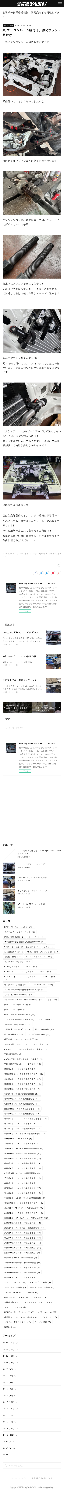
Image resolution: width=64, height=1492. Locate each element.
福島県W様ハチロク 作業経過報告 (22, 1262)
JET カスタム (47, 1312)
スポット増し (13, 1044)
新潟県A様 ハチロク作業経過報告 (22, 1069)
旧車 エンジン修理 (16, 1009)
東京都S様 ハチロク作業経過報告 (22, 1193)
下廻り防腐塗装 (14, 1054)
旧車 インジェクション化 (18, 1004)
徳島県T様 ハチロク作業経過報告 (22, 1163)
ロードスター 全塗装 (42, 1287)
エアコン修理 (47, 1019)
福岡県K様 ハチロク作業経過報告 (21, 1103)
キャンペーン (36, 936)
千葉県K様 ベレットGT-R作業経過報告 (25, 1133)
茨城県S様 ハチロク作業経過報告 (22, 1084)
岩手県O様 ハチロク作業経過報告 (22, 1098)
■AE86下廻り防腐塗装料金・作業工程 (23, 1059)
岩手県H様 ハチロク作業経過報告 (22, 1113)
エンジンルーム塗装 (38, 1044)
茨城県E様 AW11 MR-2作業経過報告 (23, 1148)
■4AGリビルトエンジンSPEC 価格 (23, 966)
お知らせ (40, 1297)
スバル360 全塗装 (15, 1287)
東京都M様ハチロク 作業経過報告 (22, 1272)
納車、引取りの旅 (14, 936)
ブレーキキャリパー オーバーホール (23, 999)
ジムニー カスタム (16, 1307)
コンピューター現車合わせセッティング (25, 989)
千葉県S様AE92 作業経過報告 (20, 1257)
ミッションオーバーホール (18, 994)
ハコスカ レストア (15, 1282)
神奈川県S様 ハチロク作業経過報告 (23, 1203)
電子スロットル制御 (16, 984)
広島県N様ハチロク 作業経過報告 (22, 1222)
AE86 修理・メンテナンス (43, 951)
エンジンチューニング (39, 956)
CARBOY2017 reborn (16, 1297)
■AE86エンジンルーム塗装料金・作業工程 (25, 1049)
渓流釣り (11, 1327)
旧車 (52, 999)
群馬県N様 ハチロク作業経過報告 (22, 1088)
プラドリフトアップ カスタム (40, 1302)
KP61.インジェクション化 (18, 927)
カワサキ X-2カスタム (17, 1322)
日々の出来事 (8, 25)
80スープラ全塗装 (40, 1282)
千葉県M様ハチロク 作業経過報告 (22, 1247)
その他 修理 (13, 956)
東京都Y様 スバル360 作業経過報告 (24, 1227)
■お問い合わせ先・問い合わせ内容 (22, 946)
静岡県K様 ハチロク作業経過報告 (22, 1168)
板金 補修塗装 (45, 1029)
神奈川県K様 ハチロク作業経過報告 (23, 1074)
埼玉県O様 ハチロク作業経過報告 (22, 1188)
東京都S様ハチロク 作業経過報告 (22, 1232)
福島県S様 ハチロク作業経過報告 (22, 1143)
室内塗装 (34, 1064)
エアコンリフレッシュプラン (19, 1019)
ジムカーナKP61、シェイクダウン (21, 632)
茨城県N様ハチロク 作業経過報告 (22, 1267)
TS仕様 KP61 (14, 1292)
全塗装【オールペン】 (17, 1029)
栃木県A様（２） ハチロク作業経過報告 (25, 1118)
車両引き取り (12, 1302)
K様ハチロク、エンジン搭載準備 (19, 656)
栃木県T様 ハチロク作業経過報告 (21, 1093)
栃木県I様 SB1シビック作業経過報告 (23, 1208)
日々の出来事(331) (10, 554)
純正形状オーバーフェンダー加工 (22, 1039)
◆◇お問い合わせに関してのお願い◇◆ (24, 941)
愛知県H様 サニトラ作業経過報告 (22, 1158)
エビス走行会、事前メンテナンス (20, 680)
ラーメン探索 (43, 1322)
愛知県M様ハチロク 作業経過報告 (22, 1252)
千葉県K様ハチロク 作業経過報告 (22, 1277)
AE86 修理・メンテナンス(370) (31, 554)
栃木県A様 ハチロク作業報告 (20, 1123)
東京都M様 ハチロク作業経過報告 (22, 1153)
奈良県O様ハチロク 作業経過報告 (22, 1242)
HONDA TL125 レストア (19, 1312)
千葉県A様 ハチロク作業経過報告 (22, 1178)
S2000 (33, 1292)
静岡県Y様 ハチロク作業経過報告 (22, 1183)
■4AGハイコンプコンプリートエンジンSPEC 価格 (30, 971)
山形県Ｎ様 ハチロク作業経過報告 (23, 1173)
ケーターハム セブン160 (18, 1138)
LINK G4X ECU (42, 984)
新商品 (49, 946)
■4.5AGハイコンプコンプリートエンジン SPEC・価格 (29, 978)
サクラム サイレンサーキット (19, 931)
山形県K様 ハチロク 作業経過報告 (23, 1213)
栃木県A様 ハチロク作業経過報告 (22, 1079)
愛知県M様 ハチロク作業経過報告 (22, 1108)
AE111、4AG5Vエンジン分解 (31, 904)
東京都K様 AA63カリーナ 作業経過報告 (26, 1218)
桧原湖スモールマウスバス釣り (21, 1317)
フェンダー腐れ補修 (38, 1034)
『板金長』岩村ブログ (17, 1024)
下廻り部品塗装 (14, 1064)
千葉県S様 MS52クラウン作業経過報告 (24, 1198)
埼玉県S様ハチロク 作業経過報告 (22, 1237)
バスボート (49, 1317)
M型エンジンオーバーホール (19, 1014)
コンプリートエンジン (17, 961)
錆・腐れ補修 (13, 1034)
